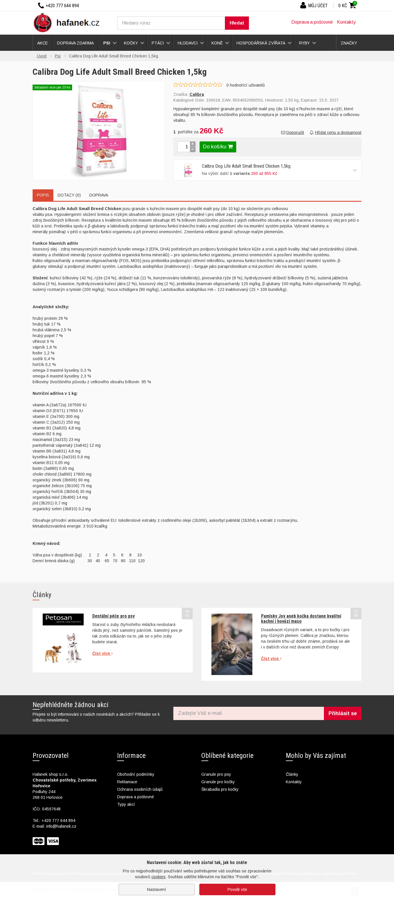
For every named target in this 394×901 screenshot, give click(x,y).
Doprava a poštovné (312, 22)
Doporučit (295, 132)
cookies (158, 876)
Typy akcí (126, 804)
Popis (43, 195)
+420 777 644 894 (58, 820)
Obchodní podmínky (135, 774)
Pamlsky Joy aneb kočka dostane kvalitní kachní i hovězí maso (301, 618)
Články (292, 774)
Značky (349, 43)
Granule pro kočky (218, 782)
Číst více (101, 653)
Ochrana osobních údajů (140, 789)
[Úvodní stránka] (69, 22)
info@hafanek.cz (61, 826)
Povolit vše (237, 889)
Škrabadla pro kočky (220, 789)
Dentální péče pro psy (113, 616)
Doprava (98, 195)
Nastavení (156, 889)
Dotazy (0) (69, 195)
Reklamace (127, 782)
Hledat (237, 22)
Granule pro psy (216, 774)
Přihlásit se (343, 713)
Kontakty (346, 22)
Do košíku (215, 146)
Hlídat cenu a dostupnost (338, 132)
